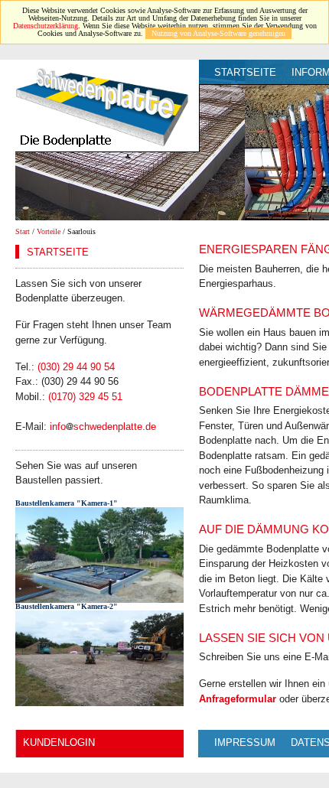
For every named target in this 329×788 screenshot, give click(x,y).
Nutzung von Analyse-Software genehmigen (218, 33)
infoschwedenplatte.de (103, 426)
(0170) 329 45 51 (85, 396)
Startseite (245, 72)
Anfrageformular (237, 699)
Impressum (244, 742)
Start (22, 231)
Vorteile (48, 231)
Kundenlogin (59, 742)
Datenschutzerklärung (45, 25)
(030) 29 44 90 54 (76, 367)
